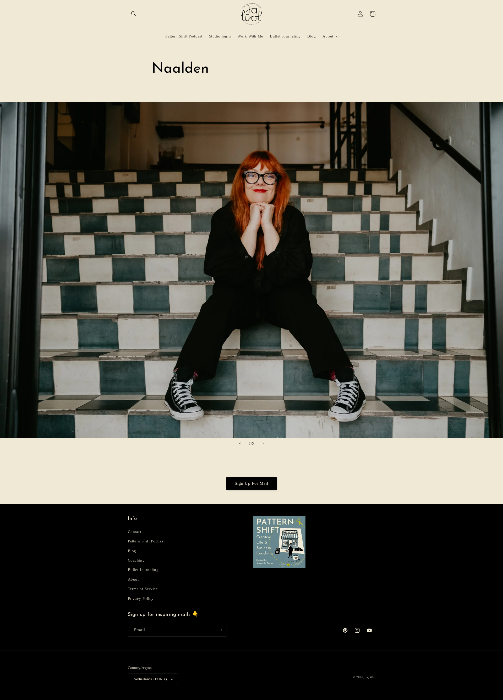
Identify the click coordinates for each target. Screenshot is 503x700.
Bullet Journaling (143, 570)
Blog (132, 551)
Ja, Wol (370, 677)
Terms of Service (143, 589)
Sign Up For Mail (252, 483)
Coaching (136, 560)
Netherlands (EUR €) (150, 679)
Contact (134, 532)
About (133, 579)
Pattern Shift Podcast (146, 541)
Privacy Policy (141, 598)
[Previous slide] (239, 444)
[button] (134, 14)
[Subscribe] (220, 630)
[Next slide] (263, 444)
